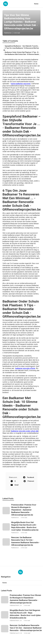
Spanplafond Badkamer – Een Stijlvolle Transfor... (22, 46)
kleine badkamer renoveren (21, 84)
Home (36, 4)
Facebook (30, 477)
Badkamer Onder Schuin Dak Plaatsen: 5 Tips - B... (22, 52)
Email (16, 485)
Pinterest (31, 481)
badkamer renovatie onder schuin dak (24, 431)
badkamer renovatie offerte (25, 368)
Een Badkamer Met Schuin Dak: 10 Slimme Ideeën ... (22, 54)
